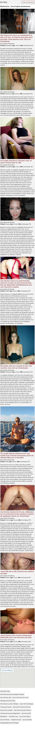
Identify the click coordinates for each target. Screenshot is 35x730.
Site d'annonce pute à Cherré (22, 710)
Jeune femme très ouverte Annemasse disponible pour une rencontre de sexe (16, 636)
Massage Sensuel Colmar (7, 700)
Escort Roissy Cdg (5, 697)
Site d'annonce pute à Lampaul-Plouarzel (12, 694)
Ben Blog (3, 2)
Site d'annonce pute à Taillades (9, 704)
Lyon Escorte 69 (26, 713)
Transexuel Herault (5, 707)
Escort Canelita (27, 719)
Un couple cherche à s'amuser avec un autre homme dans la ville (16, 162)
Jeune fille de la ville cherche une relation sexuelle (17, 572)
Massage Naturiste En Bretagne (9, 723)
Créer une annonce (28, 2)
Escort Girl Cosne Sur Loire (20, 697)
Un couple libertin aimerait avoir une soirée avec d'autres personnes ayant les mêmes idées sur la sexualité (17, 455)
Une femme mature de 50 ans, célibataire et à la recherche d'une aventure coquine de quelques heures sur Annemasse (17, 514)
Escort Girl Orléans (24, 716)
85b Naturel (3, 716)
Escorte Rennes (5, 719)
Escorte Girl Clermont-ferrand (21, 707)
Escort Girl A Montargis (26, 704)
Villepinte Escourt (16, 719)
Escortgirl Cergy (5, 691)
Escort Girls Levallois (6, 710)
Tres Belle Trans (13, 716)
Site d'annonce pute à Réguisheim (10, 713)
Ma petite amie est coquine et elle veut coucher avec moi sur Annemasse (16, 367)
